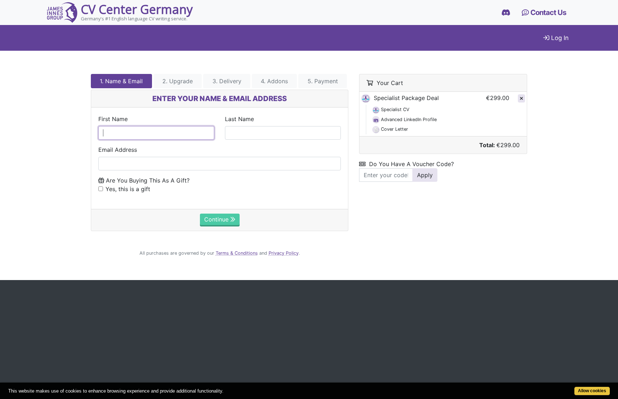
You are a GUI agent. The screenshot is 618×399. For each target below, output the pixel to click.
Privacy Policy (284, 253)
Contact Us (547, 12)
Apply (425, 175)
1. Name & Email (121, 81)
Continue (217, 219)
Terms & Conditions (237, 253)
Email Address (117, 149)
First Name (113, 119)
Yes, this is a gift (128, 189)
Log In (559, 37)
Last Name (239, 119)
